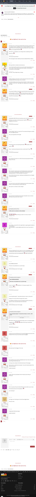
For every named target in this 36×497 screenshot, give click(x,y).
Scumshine (6, 271)
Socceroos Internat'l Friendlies (25, 14)
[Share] (33, 43)
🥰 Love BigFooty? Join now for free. (18, 39)
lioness (2, 36)
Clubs (15, 1)
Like (31, 60)
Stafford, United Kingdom (5, 406)
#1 (34, 43)
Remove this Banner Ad (18, 33)
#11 (34, 193)
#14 (34, 248)
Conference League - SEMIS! (16, 14)
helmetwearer (16, 490)
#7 (34, 141)
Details (28, 495)
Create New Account (21, 8)
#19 (34, 331)
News (7, 1)
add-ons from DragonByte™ (16, 495)
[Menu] (1, 1)
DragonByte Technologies (25, 495)
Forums (11, 1)
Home (18, 471)
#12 (34, 206)
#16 (34, 274)
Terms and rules (9, 471)
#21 (34, 357)
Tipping (19, 1)
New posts (1, 3)
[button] (8, 1)
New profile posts (20, 476)
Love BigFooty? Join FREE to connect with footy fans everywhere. (19, 6)
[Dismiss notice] (34, 5)
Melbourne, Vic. (6, 86)
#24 (34, 397)
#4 (34, 89)
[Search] (35, 1)
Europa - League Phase (28, 13)
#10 (34, 181)
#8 (34, 156)
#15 (34, 261)
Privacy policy (13, 471)
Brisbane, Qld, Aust (5, 340)
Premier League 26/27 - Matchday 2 (9, 11)
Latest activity (20, 478)
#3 (34, 76)
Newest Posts (20, 473)
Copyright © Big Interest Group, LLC (5, 477)
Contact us (4, 471)
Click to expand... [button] (22, 317)
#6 (34, 129)
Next (4, 41)
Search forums (6, 3)
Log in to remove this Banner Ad (18, 114)
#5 (34, 116)
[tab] (17, 17)
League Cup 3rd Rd (21, 13)
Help (16, 471)
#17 (34, 294)
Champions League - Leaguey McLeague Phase (10, 13)
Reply (34, 60)
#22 (34, 372)
